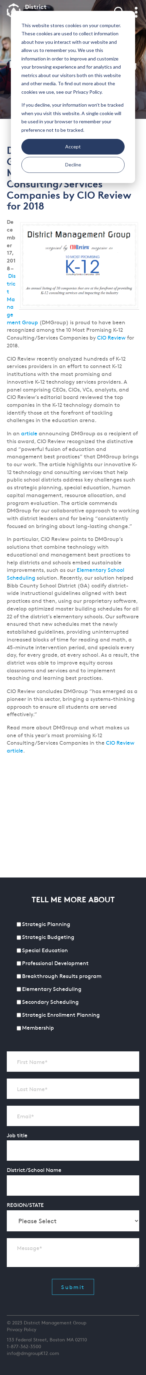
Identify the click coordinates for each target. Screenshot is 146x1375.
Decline (73, 164)
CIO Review (111, 337)
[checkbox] (73, 976)
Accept (73, 146)
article (30, 433)
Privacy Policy (21, 1329)
